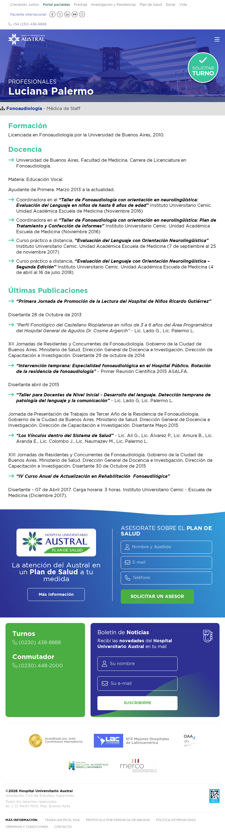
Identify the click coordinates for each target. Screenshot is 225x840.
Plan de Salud (151, 4)
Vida (183, 4)
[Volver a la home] (26, 42)
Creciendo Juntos (24, 4)
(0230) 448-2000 (40, 665)
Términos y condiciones (26, 826)
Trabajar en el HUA (62, 820)
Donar (171, 4)
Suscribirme (137, 703)
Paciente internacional (28, 14)
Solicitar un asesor (157, 596)
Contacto (63, 826)
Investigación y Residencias (113, 4)
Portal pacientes (56, 4)
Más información (56, 594)
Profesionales (32, 82)
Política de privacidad (176, 820)
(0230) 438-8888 (39, 642)
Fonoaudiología (24, 108)
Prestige (80, 4)
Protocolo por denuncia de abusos (118, 820)
